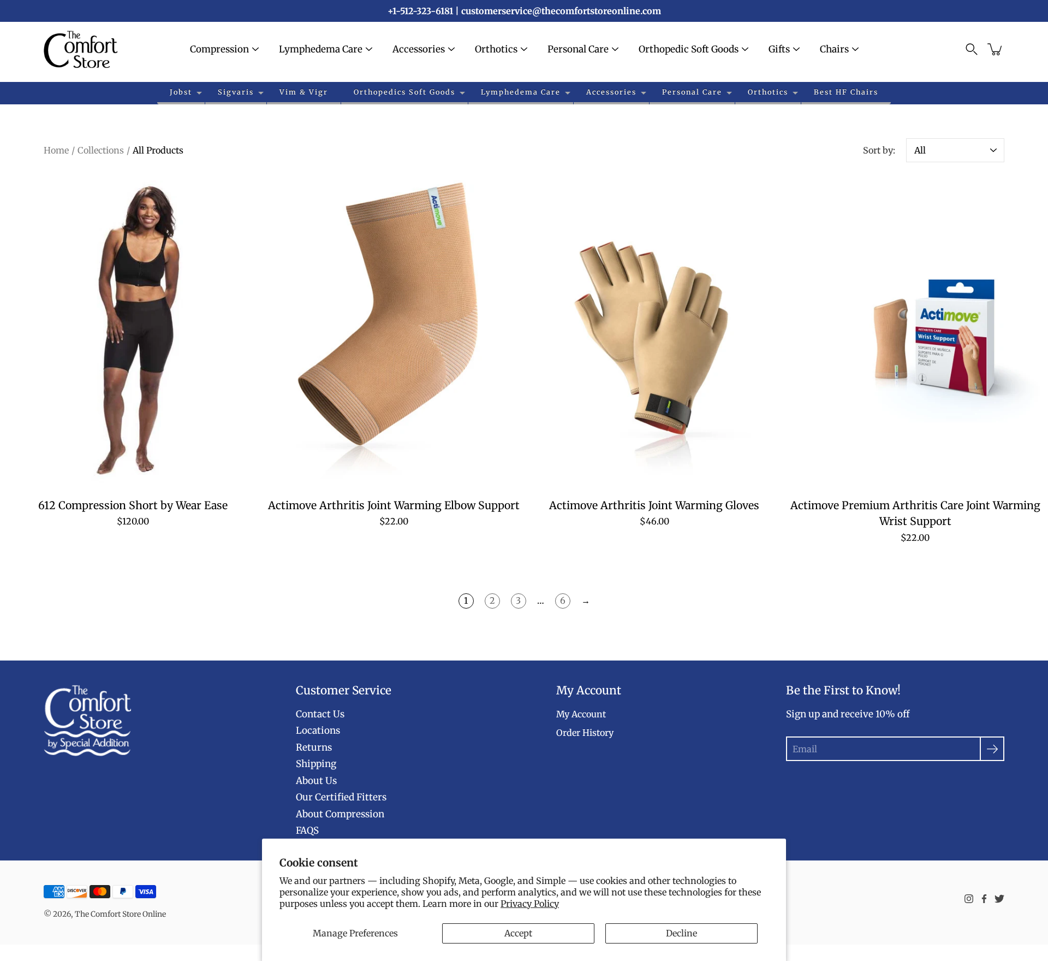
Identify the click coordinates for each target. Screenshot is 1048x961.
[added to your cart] (995, 49)
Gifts (779, 49)
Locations (318, 730)
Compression (219, 49)
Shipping (316, 764)
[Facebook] (984, 898)
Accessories (418, 49)
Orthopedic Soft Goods (689, 49)
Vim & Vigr (303, 91)
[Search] (971, 49)
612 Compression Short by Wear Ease (133, 505)
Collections (101, 150)
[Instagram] (969, 898)
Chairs (834, 49)
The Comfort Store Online (120, 914)
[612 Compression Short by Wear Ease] (133, 333)
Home (56, 150)
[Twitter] (999, 898)
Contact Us (320, 714)
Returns (314, 747)
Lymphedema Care (320, 49)
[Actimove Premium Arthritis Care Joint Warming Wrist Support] (915, 333)
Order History (585, 732)
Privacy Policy (530, 903)
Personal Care (578, 49)
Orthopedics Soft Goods (404, 91)
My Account (581, 714)
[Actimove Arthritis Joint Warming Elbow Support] (394, 333)
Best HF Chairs (846, 91)
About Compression (340, 814)
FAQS (307, 830)
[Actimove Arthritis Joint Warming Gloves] (654, 333)
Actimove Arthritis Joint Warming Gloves (654, 505)
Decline (681, 933)
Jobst (181, 91)
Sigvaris (236, 91)
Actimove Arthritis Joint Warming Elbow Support (394, 505)
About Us (316, 781)
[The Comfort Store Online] (80, 49)
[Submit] (992, 748)
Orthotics (496, 49)
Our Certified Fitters (341, 797)
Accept (518, 933)
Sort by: (879, 150)
